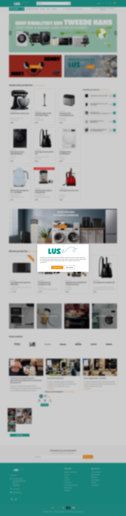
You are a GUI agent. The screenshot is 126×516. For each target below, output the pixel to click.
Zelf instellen (69, 267)
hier (77, 260)
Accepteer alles (57, 267)
